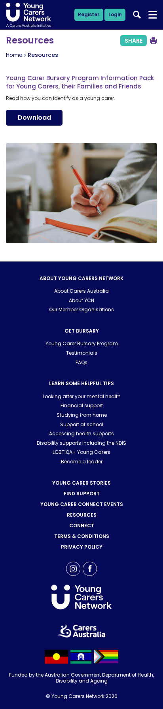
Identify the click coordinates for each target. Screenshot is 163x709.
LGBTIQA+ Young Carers (81, 452)
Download (34, 117)
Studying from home (82, 415)
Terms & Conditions (81, 536)
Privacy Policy (81, 547)
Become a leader (81, 461)
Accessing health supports (81, 433)
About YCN (81, 300)
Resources (82, 515)
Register (88, 14)
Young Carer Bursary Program (81, 343)
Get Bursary (81, 330)
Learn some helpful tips (81, 383)
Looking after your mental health (82, 396)
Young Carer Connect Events (81, 504)
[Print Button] (153, 40)
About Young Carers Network (81, 278)
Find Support (82, 493)
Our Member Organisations (81, 309)
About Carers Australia (81, 291)
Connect (81, 525)
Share (133, 41)
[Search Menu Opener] (152, 15)
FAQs (81, 362)
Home (14, 55)
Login (115, 14)
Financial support (82, 405)
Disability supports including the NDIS (81, 443)
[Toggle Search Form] (137, 15)
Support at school (81, 424)
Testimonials (81, 353)
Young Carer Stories (81, 483)
